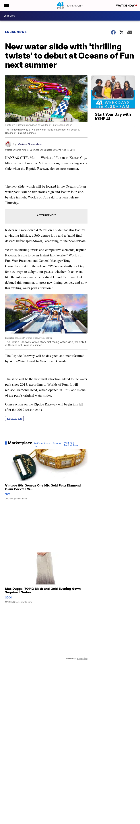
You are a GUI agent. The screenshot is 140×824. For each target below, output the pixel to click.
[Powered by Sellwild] (82, 659)
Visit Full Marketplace (71, 444)
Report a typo (14, 418)
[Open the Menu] (6, 5)
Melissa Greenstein (30, 144)
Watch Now (125, 5)
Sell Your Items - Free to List (47, 444)
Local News (16, 32)
